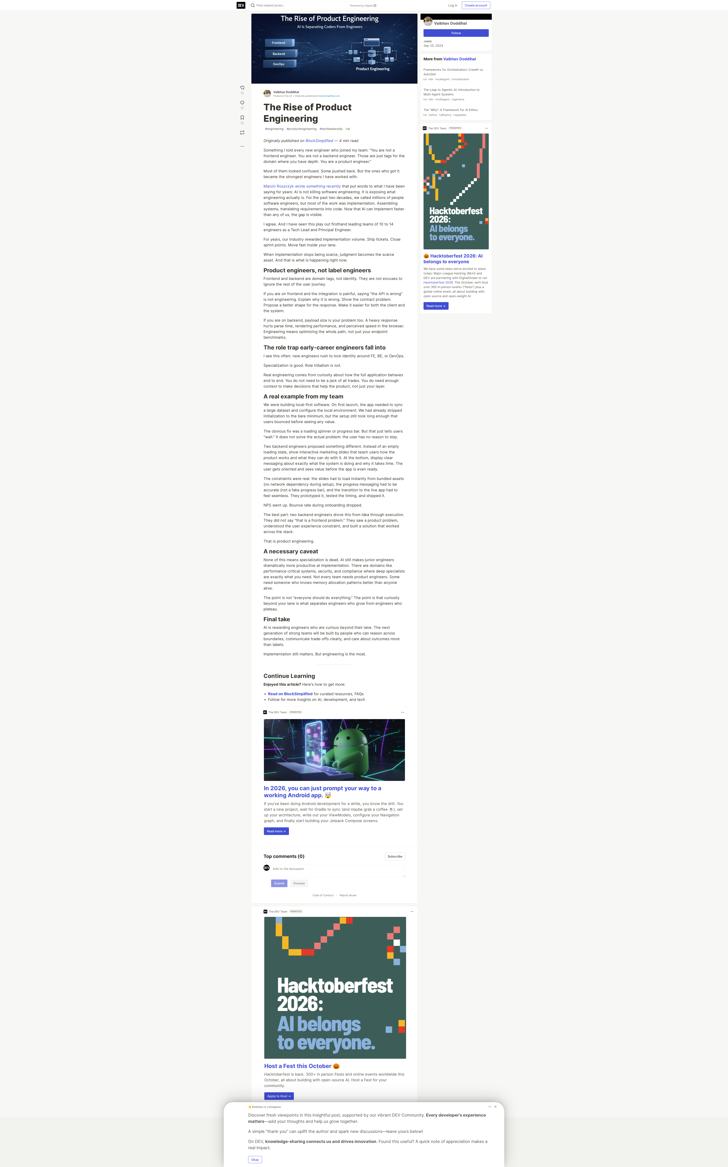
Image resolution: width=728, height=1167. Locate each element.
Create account (476, 5)
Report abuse (348, 895)
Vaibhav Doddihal (286, 92)
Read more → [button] (276, 831)
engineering (274, 129)
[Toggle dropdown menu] (403, 712)
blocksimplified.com (329, 95)
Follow (456, 33)
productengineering (302, 129)
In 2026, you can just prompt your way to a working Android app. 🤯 (322, 792)
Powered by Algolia (361, 5)
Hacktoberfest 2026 (438, 282)
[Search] (253, 5)
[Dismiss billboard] (495, 1107)
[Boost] (242, 133)
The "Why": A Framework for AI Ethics (450, 112)
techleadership (331, 129)
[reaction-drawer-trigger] (242, 90)
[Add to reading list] (242, 120)
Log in (452, 5)
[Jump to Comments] (242, 105)
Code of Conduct (323, 895)
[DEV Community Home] (241, 5)
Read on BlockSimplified (290, 694)
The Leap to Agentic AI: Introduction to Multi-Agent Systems (451, 94)
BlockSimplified (319, 140)
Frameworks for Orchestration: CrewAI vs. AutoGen (453, 74)
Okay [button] (255, 1160)
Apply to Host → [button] (279, 1096)
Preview (299, 883)
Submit (279, 883)
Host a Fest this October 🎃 (302, 1066)
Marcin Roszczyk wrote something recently (302, 186)
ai (348, 129)
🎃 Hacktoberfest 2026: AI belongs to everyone (453, 258)
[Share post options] (242, 146)
